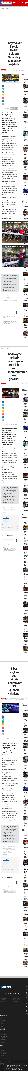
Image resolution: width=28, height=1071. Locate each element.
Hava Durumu (4, 1033)
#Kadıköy (4, 507)
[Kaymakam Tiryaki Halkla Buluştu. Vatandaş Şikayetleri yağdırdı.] (10, 78)
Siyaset (2, 1025)
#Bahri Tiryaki (5, 297)
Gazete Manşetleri (5, 1044)
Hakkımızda (3, 998)
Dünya (2, 1026)
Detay (14, 1069)
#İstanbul (13, 509)
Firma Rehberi (4, 1042)
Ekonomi (3, 1028)
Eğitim (15, 2)
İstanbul (4, 448)
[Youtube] (9, 993)
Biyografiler (3, 1052)
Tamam (20, 1069)
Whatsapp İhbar (16, 999)
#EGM (9, 851)
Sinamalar (3, 1039)
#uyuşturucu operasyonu (8, 510)
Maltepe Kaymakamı (7, 136)
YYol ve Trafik (4, 1034)
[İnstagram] (6, 993)
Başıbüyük (5, 153)
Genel (7, 663)
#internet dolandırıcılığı (7, 848)
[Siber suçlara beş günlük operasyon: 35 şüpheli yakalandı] (10, 707)
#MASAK (4, 851)
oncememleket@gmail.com (8, 527)
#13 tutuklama (12, 849)
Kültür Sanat (3, 1021)
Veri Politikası (4, 1001)
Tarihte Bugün (4, 1037)
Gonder (16, 312)
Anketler (2, 1050)
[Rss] (14, 993)
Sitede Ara (3, 1049)
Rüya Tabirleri (4, 1053)
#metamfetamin (6, 509)
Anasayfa (3, 8)
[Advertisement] (14, 25)
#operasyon (5, 854)
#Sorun (10, 300)
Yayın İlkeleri (3, 999)
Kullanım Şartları (16, 998)
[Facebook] (1, 993)
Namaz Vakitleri (4, 1036)
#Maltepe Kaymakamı (7, 296)
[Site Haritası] (16, 993)
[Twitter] (4, 993)
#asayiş (4, 512)
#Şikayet (15, 300)
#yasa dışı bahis (11, 846)
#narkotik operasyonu (12, 507)
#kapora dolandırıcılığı (7, 852)
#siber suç (4, 846)
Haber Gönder (16, 1001)
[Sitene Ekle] (19, 993)
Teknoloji (3, 1020)
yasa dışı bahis (11, 793)
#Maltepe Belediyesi (6, 298)
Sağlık (2, 1023)
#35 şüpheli (5, 849)
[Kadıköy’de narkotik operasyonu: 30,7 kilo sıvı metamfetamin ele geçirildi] (10, 393)
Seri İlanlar (3, 1041)
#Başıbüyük (5, 300)
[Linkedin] (11, 993)
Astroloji (2, 1055)
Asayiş (7, 8)
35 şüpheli (8, 780)
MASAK (9, 773)
